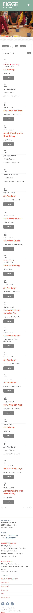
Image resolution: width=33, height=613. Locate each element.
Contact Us (5, 583)
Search (29, 53)
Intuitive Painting (11, 265)
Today (16, 46)
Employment (5, 598)
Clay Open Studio (11, 240)
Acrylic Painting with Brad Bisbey (13, 134)
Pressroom (5, 590)
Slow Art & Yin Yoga (12, 110)
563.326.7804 (13, 535)
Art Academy (9, 196)
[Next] (13, 47)
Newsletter (5, 586)
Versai (20, 610)
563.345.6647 (11, 538)
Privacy (3, 612)
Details (9, 78)
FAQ (2, 594)
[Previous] (10, 47)
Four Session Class (12, 218)
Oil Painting (9, 69)
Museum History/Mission (9, 579)
